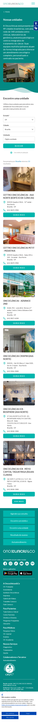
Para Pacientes (9, 608)
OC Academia (8, 640)
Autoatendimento (9, 660)
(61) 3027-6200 (13, 318)
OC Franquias (8, 587)
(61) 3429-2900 (13, 210)
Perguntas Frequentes (11, 621)
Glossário (6, 624)
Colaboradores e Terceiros (14, 657)
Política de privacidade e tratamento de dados (14, 705)
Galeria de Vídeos (9, 598)
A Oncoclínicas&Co (11, 583)
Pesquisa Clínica (9, 631)
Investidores (7, 590)
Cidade (6, 125)
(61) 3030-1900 (13, 431)
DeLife (5, 653)
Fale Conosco (8, 604)
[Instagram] (10, 563)
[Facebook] (5, 563)
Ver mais (19, 501)
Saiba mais (19, 215)
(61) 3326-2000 (13, 371)
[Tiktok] (16, 563)
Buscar (19, 146)
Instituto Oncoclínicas (11, 593)
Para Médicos (9, 628)
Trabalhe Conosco (9, 601)
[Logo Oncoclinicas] (13, 4)
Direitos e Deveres (10, 618)
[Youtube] (21, 563)
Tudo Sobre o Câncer (10, 612)
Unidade (6, 135)
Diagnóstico (7, 647)
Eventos (6, 637)
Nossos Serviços (10, 644)
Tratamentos (8, 650)
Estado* (6, 115)
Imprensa (6, 596)
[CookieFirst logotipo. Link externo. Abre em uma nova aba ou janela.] (2, 695)
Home (7, 12)
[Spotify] (32, 563)
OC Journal (7, 634)
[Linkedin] (27, 563)
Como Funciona (8, 615)
